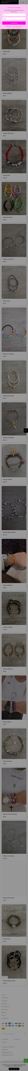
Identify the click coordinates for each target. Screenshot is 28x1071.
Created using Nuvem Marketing (14, 28)
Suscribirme (14, 23)
